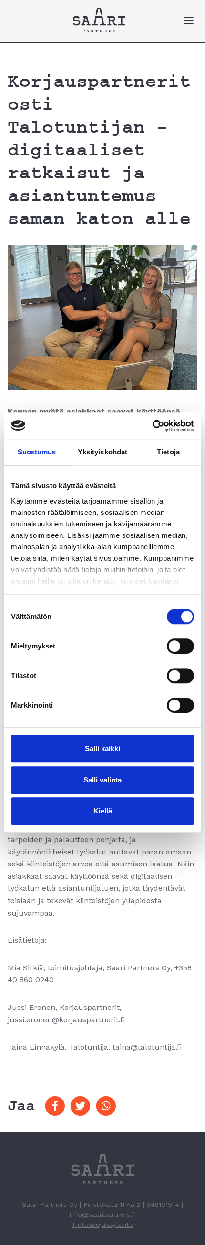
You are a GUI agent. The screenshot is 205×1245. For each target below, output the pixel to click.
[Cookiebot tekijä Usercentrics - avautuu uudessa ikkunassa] (152, 426)
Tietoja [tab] (168, 452)
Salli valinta (102, 780)
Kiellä (102, 811)
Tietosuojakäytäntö (102, 1224)
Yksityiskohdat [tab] (102, 452)
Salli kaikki (102, 748)
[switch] (180, 646)
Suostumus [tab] (37, 452)
